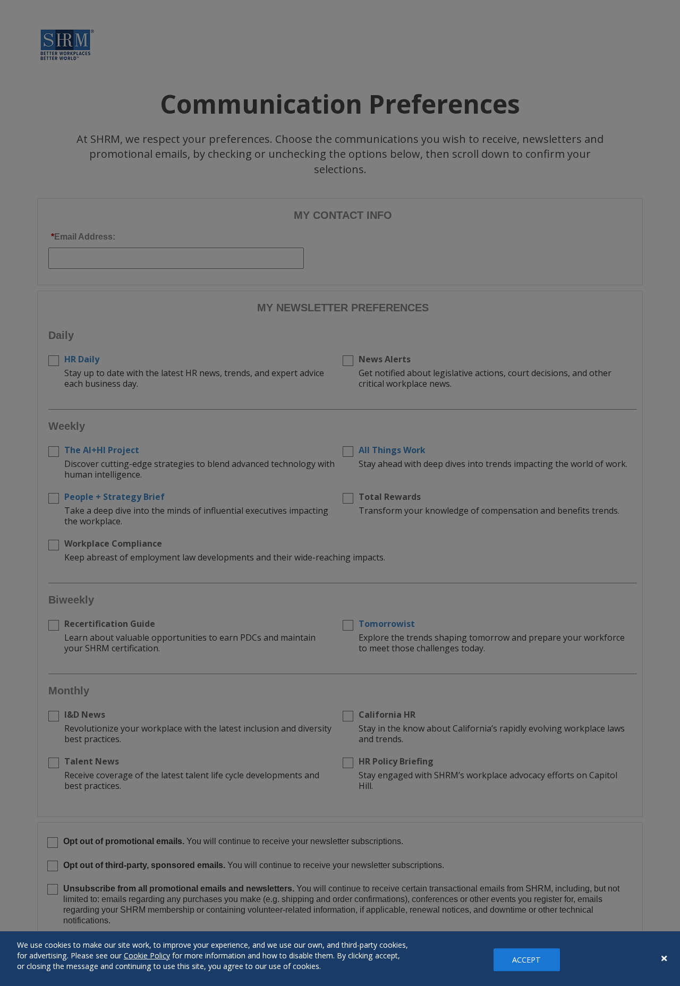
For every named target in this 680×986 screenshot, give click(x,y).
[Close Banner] (664, 958)
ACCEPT (526, 960)
